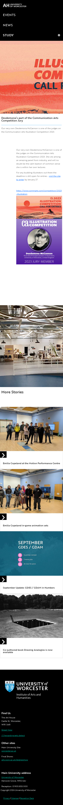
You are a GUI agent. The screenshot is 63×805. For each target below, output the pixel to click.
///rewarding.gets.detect (13, 735)
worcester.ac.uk (8, 750)
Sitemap (15, 798)
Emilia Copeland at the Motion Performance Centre (31, 463)
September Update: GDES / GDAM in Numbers (29, 587)
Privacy (6, 798)
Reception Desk (27, 798)
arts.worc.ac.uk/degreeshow (14, 759)
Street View (6, 729)
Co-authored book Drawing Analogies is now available (27, 651)
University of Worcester (12, 777)
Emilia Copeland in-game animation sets (25, 525)
